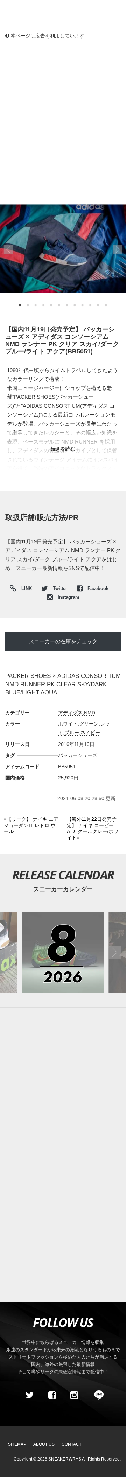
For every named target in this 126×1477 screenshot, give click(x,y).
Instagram (67, 597)
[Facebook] (52, 1395)
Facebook (97, 588)
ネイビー (90, 732)
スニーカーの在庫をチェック (63, 641)
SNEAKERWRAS (64, 1459)
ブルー (71, 732)
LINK (25, 589)
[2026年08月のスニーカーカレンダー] (63, 953)
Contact (72, 1444)
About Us (44, 1444)
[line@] (96, 1395)
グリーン (89, 724)
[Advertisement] (63, 112)
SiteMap (17, 1444)
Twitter (60, 588)
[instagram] (74, 1395)
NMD (89, 712)
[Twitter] (30, 1395)
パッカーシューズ (77, 755)
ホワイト (68, 724)
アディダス (70, 712)
